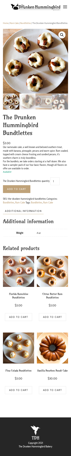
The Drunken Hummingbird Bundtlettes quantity (26, 181)
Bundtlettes (25, 23)
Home (5, 23)
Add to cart (16, 189)
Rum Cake (14, 23)
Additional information (23, 211)
